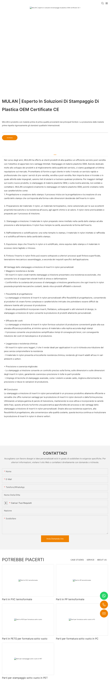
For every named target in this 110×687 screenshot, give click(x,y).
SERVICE (90, 560)
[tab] (55, 154)
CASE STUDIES (77, 560)
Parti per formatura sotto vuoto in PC (77, 638)
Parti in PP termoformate (70, 599)
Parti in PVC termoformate (17, 599)
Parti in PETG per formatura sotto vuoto (24, 638)
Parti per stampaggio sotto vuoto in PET (25, 677)
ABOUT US (102, 560)
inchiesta (10, 137)
